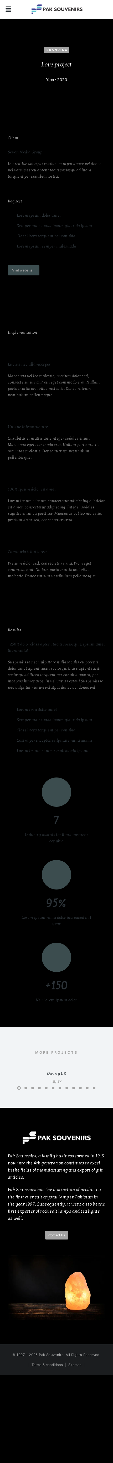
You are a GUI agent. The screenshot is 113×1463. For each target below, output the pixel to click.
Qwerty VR (56, 1073)
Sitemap (74, 1365)
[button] (8, 9)
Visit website (22, 270)
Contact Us (56, 1235)
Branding (57, 50)
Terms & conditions (47, 1365)
